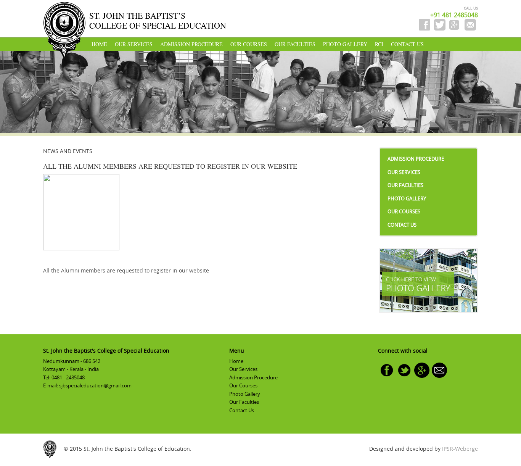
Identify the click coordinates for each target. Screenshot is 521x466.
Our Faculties (295, 44)
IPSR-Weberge (460, 448)
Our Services (134, 44)
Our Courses (248, 44)
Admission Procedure (191, 44)
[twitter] (404, 369)
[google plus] (422, 369)
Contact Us (407, 44)
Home (99, 44)
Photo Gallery (345, 44)
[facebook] (387, 369)
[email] (439, 369)
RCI (379, 44)
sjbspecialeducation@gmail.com (95, 385)
